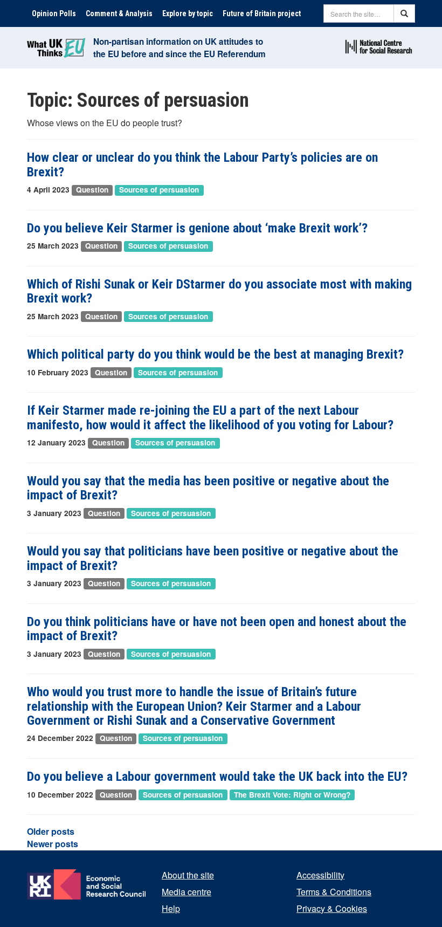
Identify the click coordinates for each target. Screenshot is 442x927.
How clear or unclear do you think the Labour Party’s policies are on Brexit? (202, 164)
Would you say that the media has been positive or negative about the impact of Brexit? (208, 488)
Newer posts (52, 843)
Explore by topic (187, 13)
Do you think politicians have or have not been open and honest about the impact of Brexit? (216, 628)
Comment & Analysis (119, 13)
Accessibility (320, 875)
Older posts (50, 831)
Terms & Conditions (333, 891)
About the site (188, 875)
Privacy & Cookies (331, 908)
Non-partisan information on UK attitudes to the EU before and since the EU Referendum (179, 48)
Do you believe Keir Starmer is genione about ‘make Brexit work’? (197, 228)
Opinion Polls (54, 13)
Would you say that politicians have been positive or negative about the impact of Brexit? (212, 558)
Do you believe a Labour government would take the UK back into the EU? (217, 776)
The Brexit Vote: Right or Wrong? (292, 794)
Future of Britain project (262, 13)
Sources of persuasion (159, 190)
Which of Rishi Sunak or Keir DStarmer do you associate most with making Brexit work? (219, 291)
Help (171, 908)
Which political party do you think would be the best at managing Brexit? (215, 354)
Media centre (186, 891)
